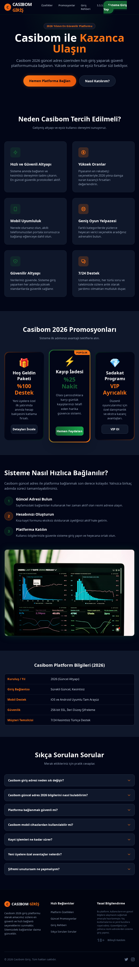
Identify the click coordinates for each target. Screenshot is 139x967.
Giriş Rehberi (85, 7)
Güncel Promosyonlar (64, 918)
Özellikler (47, 5)
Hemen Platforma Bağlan (49, 81)
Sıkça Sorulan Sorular (64, 931)
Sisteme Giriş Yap (115, 7)
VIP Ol (115, 429)
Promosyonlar (66, 5)
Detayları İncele (24, 429)
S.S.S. (100, 5)
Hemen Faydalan (69, 431)
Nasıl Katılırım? (97, 81)
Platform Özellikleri (62, 912)
